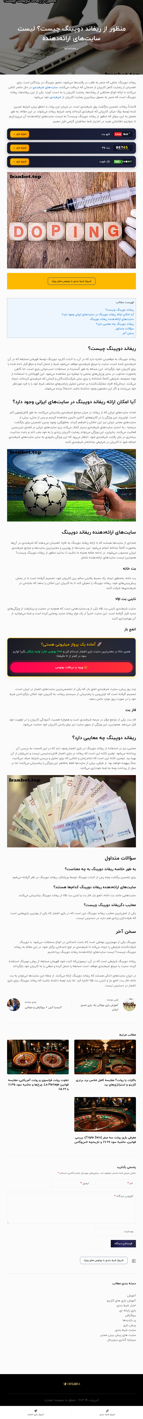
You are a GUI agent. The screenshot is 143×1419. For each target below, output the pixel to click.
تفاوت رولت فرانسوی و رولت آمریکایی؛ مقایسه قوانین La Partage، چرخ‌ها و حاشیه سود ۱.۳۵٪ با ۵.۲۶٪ (38, 1084)
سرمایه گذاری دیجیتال (121, 1340)
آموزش (131, 1296)
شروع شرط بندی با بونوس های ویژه (71, 281)
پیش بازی (129, 1325)
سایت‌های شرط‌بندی (45, 87)
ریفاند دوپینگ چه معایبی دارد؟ (115, 324)
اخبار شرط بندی (126, 1305)
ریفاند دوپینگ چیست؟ (120, 310)
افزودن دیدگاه (123, 1196)
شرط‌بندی (55, 97)
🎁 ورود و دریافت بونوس (71, 667)
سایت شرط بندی (125, 1330)
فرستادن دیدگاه (123, 1243)
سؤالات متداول (125, 329)
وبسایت (128, 1231)
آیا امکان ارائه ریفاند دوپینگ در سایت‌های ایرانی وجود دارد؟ (98, 314)
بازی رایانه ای (127, 1311)
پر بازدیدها (129, 1320)
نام (130, 1183)
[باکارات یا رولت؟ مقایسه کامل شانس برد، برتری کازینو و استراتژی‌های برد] (105, 1057)
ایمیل (84, 1183)
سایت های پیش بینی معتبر (118, 1335)
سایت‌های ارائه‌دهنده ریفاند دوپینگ (112, 319)
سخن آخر (128, 333)
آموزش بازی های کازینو (121, 1301)
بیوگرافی (130, 1315)
